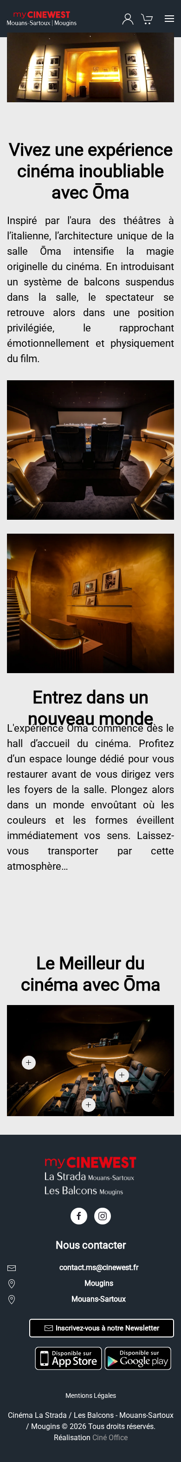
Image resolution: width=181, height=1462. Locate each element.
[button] (169, 18)
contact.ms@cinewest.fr (98, 1267)
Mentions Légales (90, 1395)
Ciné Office (110, 1437)
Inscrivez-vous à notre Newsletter (107, 1328)
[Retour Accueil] (42, 18)
